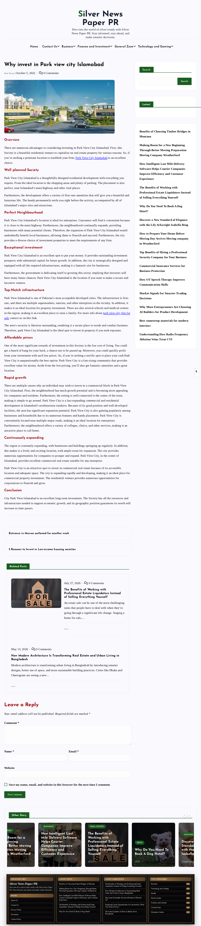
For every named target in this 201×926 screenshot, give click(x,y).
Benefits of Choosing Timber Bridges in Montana (77, 884)
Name (9, 751)
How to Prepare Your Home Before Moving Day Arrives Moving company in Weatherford (163, 238)
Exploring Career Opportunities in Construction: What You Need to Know (124, 906)
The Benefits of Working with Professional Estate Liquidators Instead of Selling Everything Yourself (165, 192)
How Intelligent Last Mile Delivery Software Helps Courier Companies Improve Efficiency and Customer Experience (78, 898)
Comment (11, 722)
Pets (110, 843)
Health (153, 893)
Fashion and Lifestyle (168, 835)
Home (34, 46)
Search (146, 70)
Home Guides (156, 898)
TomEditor (158, 861)
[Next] (190, 815)
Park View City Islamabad (91, 157)
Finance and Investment (94, 46)
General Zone (124, 46)
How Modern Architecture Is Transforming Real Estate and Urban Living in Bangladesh (122, 892)
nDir (14, 861)
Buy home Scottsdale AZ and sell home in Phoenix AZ (123, 899)
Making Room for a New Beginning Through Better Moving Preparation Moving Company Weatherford (162, 150)
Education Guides (157, 912)
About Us (14, 900)
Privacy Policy (16, 910)
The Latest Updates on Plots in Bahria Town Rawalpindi (121, 913)
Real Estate (9, 73)
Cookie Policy (16, 919)
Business (67, 46)
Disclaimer (15, 914)
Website (9, 767)
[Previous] (185, 815)
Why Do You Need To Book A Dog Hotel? (74, 912)
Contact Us (49, 46)
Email (74, 751)
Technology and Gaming (154, 46)
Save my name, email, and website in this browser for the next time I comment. (60, 784)
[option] (30, 845)
